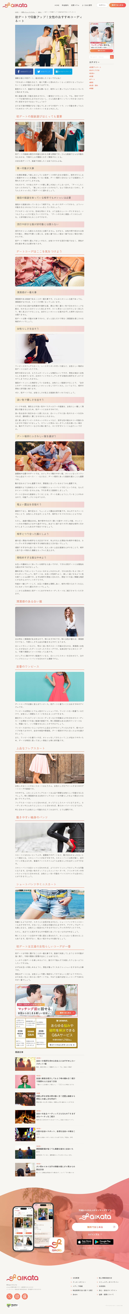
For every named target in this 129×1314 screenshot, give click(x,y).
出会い (40, 12)
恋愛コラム (75, 5)
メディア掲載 (78, 1286)
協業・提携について (106, 1294)
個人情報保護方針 (105, 1278)
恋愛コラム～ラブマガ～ (28, 12)
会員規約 (102, 1286)
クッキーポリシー (79, 1282)
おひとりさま (94, 70)
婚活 (91, 82)
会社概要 (76, 1278)
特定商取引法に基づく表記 (83, 1290)
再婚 (91, 88)
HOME (57, 5)
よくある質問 (87, 5)
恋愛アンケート (95, 67)
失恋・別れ (94, 85)
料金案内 (65, 5)
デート (92, 79)
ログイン (102, 5)
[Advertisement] (101, 122)
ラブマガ (18, 5)
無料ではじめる (117, 5)
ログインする (93, 1234)
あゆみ (75, 1294)
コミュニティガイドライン (109, 1282)
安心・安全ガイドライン (108, 1290)
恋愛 (91, 76)
